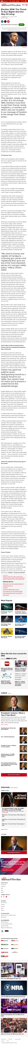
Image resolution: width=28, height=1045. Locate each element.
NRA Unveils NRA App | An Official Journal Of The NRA (7, 670)
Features (3, 18)
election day (12, 579)
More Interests (14, 787)
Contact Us (3, 886)
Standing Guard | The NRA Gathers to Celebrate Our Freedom (8, 755)
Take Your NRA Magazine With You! (11, 978)
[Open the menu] (26, 4)
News (6, 18)
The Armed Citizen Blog (13, 811)
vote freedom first (20, 579)
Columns (6, 724)
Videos (2, 910)
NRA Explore (3, 917)
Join (10, 1)
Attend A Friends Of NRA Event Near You (12, 1034)
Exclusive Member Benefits (6, 924)
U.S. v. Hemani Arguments (7, 737)
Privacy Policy (3, 1039)
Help (2, 890)
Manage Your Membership (6, 927)
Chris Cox (5, 576)
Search (2, 892)
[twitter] (5, 21)
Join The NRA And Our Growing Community (13, 996)
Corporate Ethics (18, 1039)
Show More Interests (17, 852)
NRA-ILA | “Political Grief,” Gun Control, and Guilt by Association (20, 683)
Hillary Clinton (14, 578)
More (9, 693)
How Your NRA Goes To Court (11, 589)
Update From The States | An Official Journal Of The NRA (6, 682)
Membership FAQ (4, 926)
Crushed (5, 588)
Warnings (2, 1041)
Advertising (3, 884)
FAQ (2, 888)
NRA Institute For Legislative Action (8, 915)
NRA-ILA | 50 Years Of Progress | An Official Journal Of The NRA (20, 670)
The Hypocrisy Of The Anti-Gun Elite (12, 591)
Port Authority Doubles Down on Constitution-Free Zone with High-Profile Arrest (9, 764)
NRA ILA (14, 576)
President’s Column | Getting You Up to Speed (8, 746)
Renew (13, 1)
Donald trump (6, 579)
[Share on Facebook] (2, 21)
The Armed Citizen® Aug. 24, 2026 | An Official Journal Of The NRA (13, 809)
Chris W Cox (10, 576)
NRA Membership (4, 922)
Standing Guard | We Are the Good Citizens (8, 728)
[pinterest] (8, 21)
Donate (17, 1)
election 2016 (22, 578)
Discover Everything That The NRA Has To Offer (12, 1015)
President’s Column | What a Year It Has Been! (13, 714)
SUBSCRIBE (7, 870)
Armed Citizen (5, 790)
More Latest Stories (17, 775)
